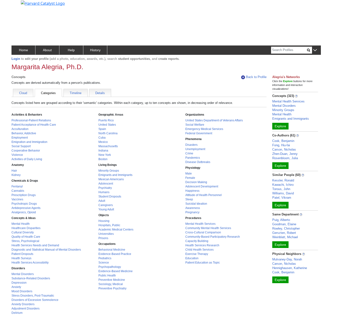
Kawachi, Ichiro (283, 184)
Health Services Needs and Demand (35, 245)
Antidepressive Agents (25, 208)
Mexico (103, 142)
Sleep (189, 199)
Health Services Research (202, 245)
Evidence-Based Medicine (115, 271)
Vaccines (17, 199)
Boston (103, 159)
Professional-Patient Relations (31, 120)
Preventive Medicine (111, 279)
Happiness (192, 190)
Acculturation (19, 129)
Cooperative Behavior (25, 150)
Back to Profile (256, 77)
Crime (189, 153)
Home (23, 50)
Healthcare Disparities (25, 228)
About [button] (47, 50)
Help (71, 50)
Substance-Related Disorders (30, 278)
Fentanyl (17, 186)
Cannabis (17, 190)
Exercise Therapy (196, 254)
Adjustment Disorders (25, 308)
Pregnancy (192, 212)
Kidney (16, 175)
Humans (103, 192)
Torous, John (281, 189)
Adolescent (105, 183)
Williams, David (283, 193)
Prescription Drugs (23, 195)
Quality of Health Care (25, 236)
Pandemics (192, 157)
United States (107, 124)
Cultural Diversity (22, 232)
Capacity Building (196, 241)
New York (104, 155)
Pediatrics (104, 258)
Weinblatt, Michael (285, 237)
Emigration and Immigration (29, 142)
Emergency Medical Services (204, 129)
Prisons (103, 238)
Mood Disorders (21, 291)
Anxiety (16, 287)
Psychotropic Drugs (24, 203)
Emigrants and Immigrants (115, 175)
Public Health (107, 275)
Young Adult (106, 209)
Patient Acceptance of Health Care (33, 124)
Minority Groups (108, 170)
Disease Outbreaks (197, 162)
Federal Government (198, 133)
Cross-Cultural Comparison (203, 232)
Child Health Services (199, 249)
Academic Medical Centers (115, 229)
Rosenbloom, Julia (285, 158)
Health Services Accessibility (30, 262)
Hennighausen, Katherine (289, 268)
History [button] (95, 50)
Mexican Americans (111, 179)
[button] (315, 50)
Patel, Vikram (281, 197)
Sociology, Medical (110, 284)
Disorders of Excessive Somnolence (34, 300)
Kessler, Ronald (283, 180)
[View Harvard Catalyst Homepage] (43, 3)
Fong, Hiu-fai (281, 145)
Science (103, 262)
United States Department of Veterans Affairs (214, 120)
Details (100, 93)
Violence (17, 155)
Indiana (103, 150)
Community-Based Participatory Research (212, 236)
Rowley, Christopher (286, 228)
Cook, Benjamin (283, 141)
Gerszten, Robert (284, 233)
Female (190, 178)
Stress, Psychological (25, 241)
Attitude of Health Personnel (203, 195)
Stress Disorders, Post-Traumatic (32, 295)
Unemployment (195, 149)
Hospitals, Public (109, 225)
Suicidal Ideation (196, 203)
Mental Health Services (200, 223)
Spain (102, 129)
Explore (280, 126)
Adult (101, 200)
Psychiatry (105, 188)
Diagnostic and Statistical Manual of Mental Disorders (46, 249)
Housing (103, 221)
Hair (14, 170)
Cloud (23, 93)
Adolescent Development (201, 186)
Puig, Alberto (281, 220)
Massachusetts (108, 146)
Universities (106, 234)
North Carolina (108, 133)
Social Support (21, 146)
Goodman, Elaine (284, 224)
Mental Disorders (22, 274)
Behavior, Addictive (23, 133)
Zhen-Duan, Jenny (285, 154)
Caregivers (105, 205)
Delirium (17, 313)
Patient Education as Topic (202, 262)
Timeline (75, 93)
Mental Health (20, 223)
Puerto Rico (106, 120)
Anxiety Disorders (22, 304)
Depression (19, 282)
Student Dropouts (109, 196)
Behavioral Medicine (111, 249)
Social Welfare (194, 124)
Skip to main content (20, 6)
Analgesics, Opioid (23, 212)
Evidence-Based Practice (114, 254)
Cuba (102, 137)
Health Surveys (21, 258)
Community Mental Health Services (208, 228)
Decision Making (196, 182)
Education (192, 258)
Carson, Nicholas (284, 149)
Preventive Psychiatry (112, 288)
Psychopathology (109, 267)
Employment (19, 137)
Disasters (191, 144)
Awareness (192, 208)
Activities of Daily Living (26, 159)
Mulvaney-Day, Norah (287, 259)
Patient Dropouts (22, 254)
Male (188, 173)
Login (15, 59)
